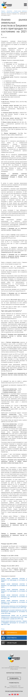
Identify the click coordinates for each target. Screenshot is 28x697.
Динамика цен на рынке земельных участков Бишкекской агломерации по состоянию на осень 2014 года (14, 611)
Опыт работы (12, 638)
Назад (2, 629)
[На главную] (6, 4)
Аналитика (9, 11)
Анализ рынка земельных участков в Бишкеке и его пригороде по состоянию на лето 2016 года (14, 602)
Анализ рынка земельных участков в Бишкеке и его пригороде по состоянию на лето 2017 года (14, 596)
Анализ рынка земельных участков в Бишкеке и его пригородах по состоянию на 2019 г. (14, 585)
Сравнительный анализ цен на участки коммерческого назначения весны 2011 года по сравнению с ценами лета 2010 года (14, 617)
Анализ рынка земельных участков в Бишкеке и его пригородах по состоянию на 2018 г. (14, 591)
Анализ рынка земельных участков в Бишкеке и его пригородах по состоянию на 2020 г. (14, 580)
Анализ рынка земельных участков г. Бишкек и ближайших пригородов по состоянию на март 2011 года (14, 622)
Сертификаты (12, 632)
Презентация (12, 643)
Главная (3, 11)
